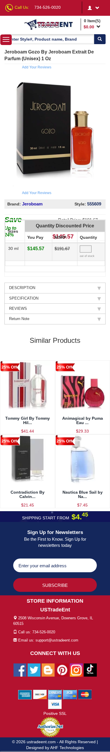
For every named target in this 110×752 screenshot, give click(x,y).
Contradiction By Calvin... (28, 494)
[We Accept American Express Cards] (25, 694)
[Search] (100, 39)
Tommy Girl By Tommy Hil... (27, 420)
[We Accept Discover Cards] (40, 694)
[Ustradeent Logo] (51, 24)
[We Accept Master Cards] (85, 694)
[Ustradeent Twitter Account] (34, 670)
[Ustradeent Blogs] (48, 670)
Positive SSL (55, 713)
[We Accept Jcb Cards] (70, 694)
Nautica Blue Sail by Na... (82, 494)
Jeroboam (32, 203)
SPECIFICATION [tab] (23, 298)
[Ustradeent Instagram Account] (76, 670)
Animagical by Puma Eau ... (82, 420)
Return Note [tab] (19, 319)
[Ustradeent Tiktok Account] (90, 670)
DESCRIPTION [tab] (22, 288)
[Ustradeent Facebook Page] (19, 670)
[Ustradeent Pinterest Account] (62, 670)
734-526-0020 (47, 7)
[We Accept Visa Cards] (55, 704)
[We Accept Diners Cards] (55, 694)
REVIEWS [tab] (18, 308)
